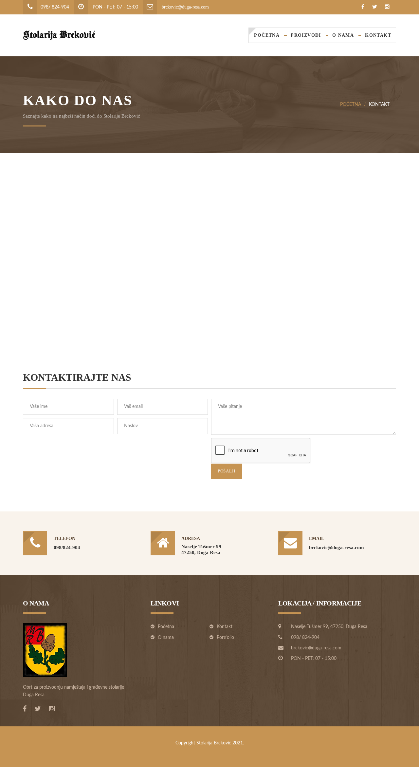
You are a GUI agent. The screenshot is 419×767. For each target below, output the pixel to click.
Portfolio (225, 637)
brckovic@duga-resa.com (185, 7)
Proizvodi (306, 35)
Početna (267, 35)
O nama (343, 35)
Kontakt (378, 35)
